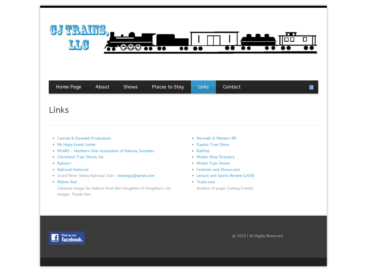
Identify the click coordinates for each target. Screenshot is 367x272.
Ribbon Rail (67, 181)
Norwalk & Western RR (216, 138)
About (102, 87)
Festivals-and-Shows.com (218, 169)
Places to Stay (168, 87)
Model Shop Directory (216, 156)
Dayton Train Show (213, 144)
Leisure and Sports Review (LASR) (226, 175)
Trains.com (206, 181)
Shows (131, 87)
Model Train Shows (213, 163)
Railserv (64, 163)
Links (203, 87)
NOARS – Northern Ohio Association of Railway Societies (105, 150)
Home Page (68, 87)
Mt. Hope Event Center (76, 144)
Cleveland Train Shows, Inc (80, 156)
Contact (232, 87)
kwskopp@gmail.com (136, 175)
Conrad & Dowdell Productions (84, 138)
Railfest (203, 150)
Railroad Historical (73, 169)
